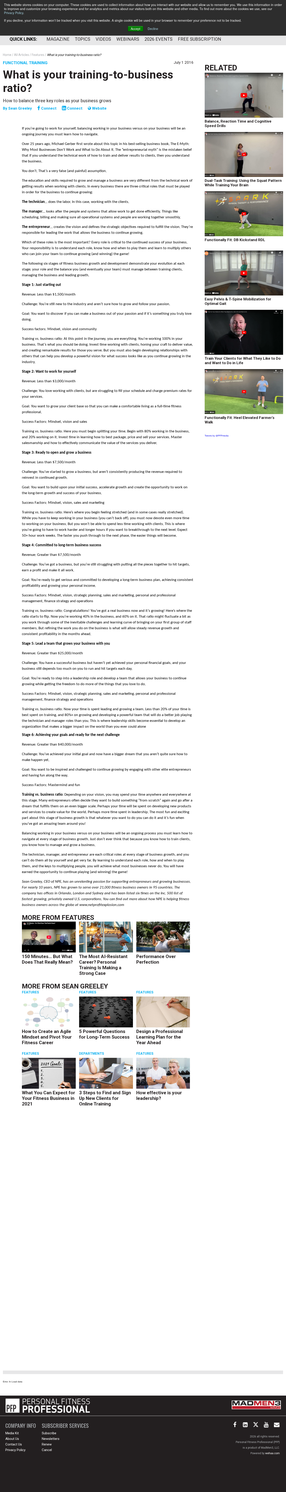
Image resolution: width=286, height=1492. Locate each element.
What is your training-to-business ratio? (88, 81)
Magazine (57, 39)
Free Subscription (199, 39)
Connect (48, 108)
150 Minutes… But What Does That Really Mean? (47, 959)
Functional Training (25, 62)
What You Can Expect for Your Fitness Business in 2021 (48, 1098)
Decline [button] (153, 28)
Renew (47, 1444)
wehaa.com (272, 1453)
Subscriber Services (65, 1425)
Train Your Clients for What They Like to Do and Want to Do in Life (243, 360)
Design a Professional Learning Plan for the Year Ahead (159, 1037)
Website (99, 108)
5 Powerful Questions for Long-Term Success (104, 1034)
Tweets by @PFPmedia (217, 435)
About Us (12, 1439)
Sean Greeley (20, 108)
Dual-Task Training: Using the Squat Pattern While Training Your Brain (243, 182)
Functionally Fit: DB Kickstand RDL (235, 240)
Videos (103, 39)
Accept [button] (135, 28)
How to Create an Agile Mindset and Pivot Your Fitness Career (47, 1037)
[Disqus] (108, 1179)
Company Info (20, 1425)
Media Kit (12, 1433)
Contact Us (13, 1444)
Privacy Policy (13, 13)
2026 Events (158, 39)
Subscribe (49, 1433)
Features (78, 917)
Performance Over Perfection (156, 959)
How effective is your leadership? (159, 1095)
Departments (91, 1054)
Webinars (127, 39)
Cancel (47, 1450)
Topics (82, 39)
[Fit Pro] (48, 1406)
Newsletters (50, 1439)
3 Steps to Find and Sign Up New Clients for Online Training (105, 1098)
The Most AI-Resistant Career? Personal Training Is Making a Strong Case (103, 965)
